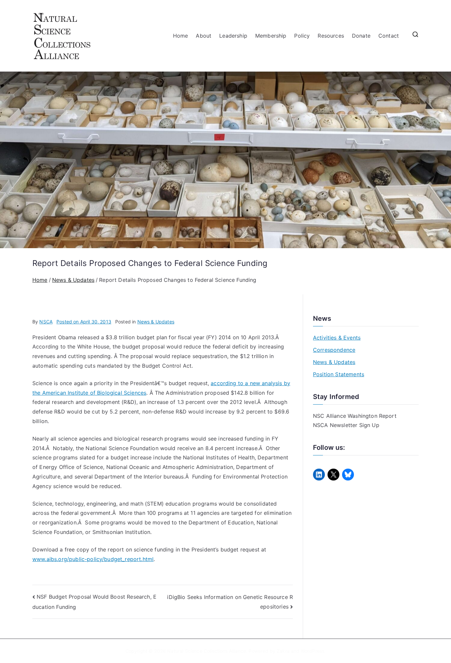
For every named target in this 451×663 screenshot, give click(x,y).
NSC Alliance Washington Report (355, 416)
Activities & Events (337, 337)
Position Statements (338, 374)
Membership (271, 35)
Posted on (83, 321)
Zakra (283, 651)
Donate (361, 35)
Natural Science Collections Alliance (206, 651)
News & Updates (155, 321)
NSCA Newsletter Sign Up (346, 425)
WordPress (312, 651)
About (203, 35)
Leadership (233, 35)
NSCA (45, 321)
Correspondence (334, 350)
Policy (302, 35)
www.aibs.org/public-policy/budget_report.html (93, 559)
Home (180, 35)
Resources (331, 35)
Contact (388, 35)
